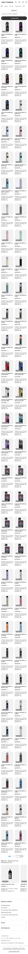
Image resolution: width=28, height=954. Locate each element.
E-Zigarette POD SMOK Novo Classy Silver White (7, 400)
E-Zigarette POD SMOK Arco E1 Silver (20, 739)
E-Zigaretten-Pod (18, 6)
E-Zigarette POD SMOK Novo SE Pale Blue (20, 948)
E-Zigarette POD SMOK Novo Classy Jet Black (20, 452)
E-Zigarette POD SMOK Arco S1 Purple (20, 191)
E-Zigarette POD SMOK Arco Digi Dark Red (20, 844)
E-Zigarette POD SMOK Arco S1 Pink (7, 244)
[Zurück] (2, 6)
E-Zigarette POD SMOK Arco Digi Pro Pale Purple (7, 139)
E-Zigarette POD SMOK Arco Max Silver (20, 661)
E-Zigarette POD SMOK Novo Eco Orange (7, 635)
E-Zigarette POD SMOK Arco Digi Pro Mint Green (20, 165)
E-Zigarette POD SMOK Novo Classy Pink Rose (7, 426)
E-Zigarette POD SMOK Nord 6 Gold (20, 87)
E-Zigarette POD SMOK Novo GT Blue (20, 296)
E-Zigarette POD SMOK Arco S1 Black (20, 270)
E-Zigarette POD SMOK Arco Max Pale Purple (7, 713)
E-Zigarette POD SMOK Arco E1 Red (7, 765)
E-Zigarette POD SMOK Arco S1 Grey (20, 217)
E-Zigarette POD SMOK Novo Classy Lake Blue (20, 426)
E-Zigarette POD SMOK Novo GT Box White (7, 478)
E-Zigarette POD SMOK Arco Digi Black (20, 870)
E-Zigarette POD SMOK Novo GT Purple (7, 348)
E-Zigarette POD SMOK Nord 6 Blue (7, 113)
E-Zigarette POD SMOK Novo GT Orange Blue (20, 348)
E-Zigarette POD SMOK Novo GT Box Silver (20, 478)
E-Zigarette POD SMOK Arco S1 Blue (7, 296)
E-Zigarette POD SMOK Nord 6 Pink (20, 35)
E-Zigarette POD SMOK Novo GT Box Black (20, 557)
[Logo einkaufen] (7, 2)
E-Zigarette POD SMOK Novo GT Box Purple (7, 531)
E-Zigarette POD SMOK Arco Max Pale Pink (20, 687)
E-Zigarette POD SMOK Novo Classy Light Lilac (7, 452)
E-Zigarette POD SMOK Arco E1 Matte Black (7, 791)
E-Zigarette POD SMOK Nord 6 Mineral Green (20, 61)
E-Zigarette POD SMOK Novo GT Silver (7, 322)
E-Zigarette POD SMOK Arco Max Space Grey (7, 687)
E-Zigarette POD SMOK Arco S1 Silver (7, 217)
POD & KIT (11, 6)
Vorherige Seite (14, 18)
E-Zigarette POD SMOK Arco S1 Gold (7, 270)
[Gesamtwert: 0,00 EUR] (23, 2)
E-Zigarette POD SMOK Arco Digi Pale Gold (7, 817)
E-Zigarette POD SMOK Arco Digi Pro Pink (20, 139)
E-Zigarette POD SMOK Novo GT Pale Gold (20, 322)
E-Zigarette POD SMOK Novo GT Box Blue (7, 557)
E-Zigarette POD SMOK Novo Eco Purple (7, 583)
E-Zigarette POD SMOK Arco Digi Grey (7, 870)
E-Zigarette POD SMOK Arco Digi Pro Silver (20, 113)
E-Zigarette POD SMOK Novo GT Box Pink (20, 504)
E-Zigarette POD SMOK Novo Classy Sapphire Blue (20, 374)
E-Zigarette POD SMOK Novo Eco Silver (20, 583)
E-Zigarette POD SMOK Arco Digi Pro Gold (7, 165)
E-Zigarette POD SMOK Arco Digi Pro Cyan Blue (7, 191)
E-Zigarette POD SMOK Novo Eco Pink (20, 609)
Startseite (6, 6)
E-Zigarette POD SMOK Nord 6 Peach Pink (7, 87)
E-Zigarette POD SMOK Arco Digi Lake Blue (7, 844)
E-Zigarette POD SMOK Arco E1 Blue (20, 791)
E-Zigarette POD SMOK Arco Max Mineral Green (7, 739)
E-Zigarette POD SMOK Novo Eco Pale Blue (20, 635)
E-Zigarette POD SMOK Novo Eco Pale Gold (7, 609)
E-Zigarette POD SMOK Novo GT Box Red (7, 504)
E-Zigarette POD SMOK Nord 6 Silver (7, 35)
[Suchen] (16, 2)
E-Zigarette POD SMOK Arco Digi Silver (20, 817)
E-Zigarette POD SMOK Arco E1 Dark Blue (20, 765)
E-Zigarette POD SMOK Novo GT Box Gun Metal (20, 531)
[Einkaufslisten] (19, 2)
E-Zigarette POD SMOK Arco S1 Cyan (20, 244)
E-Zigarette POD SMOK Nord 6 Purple (7, 61)
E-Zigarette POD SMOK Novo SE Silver (7, 948)
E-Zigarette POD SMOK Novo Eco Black (7, 661)
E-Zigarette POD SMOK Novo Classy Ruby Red (7, 374)
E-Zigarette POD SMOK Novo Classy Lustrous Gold (20, 400)
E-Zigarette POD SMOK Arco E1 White (20, 713)
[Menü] (26, 2)
